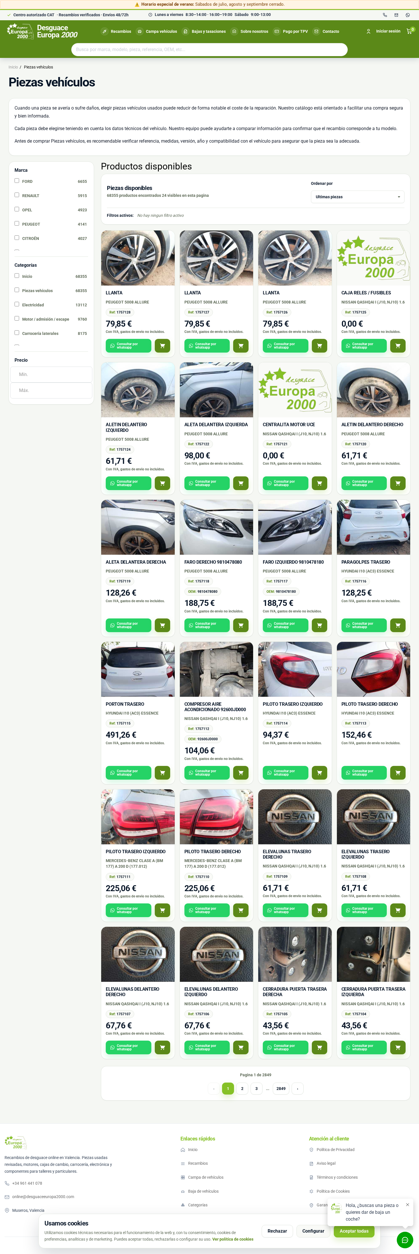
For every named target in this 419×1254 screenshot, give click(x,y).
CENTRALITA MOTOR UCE (289, 424)
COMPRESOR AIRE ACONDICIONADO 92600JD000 (215, 706)
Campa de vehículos (205, 1177)
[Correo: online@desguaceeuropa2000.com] (396, 15)
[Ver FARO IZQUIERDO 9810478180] (319, 625)
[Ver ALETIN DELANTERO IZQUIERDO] (162, 483)
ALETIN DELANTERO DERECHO (372, 424)
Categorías (198, 1205)
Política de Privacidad (336, 1149)
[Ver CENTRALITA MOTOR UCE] (319, 483)
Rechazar (277, 1231)
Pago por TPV (295, 31)
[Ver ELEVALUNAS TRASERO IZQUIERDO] (398, 910)
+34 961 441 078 (27, 1183)
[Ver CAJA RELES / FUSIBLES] (398, 346)
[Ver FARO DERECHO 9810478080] (241, 625)
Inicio (193, 1149)
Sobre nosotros (254, 31)
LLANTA (114, 293)
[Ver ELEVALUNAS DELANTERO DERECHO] (162, 1047)
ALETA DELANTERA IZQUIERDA (216, 424)
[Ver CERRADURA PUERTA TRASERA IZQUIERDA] (398, 1047)
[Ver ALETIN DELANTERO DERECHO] (398, 483)
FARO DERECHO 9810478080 (213, 562)
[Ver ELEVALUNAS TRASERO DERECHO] (319, 910)
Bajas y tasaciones (209, 31)
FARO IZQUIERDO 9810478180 (293, 562)
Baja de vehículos (203, 1191)
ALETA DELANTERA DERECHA (136, 562)
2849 (281, 1088)
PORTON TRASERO (125, 704)
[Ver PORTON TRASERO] (162, 773)
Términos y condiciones (337, 1177)
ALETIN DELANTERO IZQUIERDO (126, 427)
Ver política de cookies (232, 1239)
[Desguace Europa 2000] (16, 1142)
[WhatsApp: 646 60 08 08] (407, 15)
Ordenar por (322, 183)
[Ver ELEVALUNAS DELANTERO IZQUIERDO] (241, 1047)
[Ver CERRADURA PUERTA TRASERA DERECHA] (319, 1047)
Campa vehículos (161, 31)
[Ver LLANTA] (162, 346)
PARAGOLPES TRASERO (365, 562)
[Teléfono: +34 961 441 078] (384, 15)
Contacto (331, 31)
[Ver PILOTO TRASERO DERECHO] (398, 773)
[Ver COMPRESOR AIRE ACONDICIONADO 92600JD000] (241, 773)
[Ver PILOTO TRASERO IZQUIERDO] (319, 773)
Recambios (121, 31)
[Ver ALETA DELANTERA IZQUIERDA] (241, 483)
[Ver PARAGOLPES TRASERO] (398, 625)
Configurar (313, 1231)
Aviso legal (326, 1163)
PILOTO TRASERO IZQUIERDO (293, 704)
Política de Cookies (333, 1191)
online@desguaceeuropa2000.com (43, 1196)
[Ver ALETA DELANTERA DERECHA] (162, 625)
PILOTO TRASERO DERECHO (369, 704)
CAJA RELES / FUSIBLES (366, 293)
